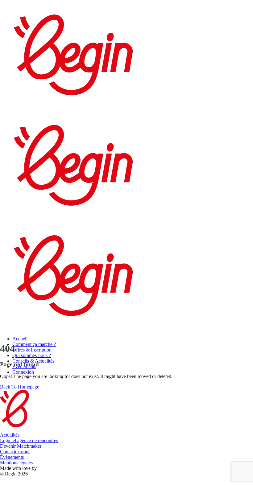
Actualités (9, 435)
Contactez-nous (15, 451)
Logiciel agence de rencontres (29, 440)
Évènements (12, 457)
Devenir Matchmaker (20, 446)
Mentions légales (16, 462)
